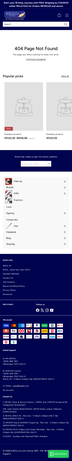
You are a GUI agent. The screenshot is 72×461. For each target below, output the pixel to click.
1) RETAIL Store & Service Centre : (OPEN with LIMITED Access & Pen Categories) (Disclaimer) (35, 403)
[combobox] (36, 24)
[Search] (65, 24)
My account (8, 390)
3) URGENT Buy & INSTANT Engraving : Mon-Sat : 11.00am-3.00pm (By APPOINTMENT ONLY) (36, 424)
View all (65, 76)
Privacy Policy (9, 290)
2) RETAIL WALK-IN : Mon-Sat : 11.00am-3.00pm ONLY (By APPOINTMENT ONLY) (30, 417)
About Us (7, 266)
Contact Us (8, 278)
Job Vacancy (9, 282)
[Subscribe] (49, 164)
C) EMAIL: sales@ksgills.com (16, 386)
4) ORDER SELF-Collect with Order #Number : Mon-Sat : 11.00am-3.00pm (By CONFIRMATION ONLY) (34, 430)
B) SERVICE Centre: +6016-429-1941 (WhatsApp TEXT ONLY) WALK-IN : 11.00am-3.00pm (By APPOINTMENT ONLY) (28, 375)
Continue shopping (36, 59)
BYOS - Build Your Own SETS (16, 270)
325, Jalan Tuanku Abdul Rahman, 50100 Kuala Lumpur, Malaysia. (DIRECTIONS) (32, 410)
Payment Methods (11, 274)
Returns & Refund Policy (14, 286)
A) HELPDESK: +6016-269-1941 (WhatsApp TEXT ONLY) (14, 361)
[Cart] (59, 15)
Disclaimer (8, 294)
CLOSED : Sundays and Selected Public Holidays (25, 436)
